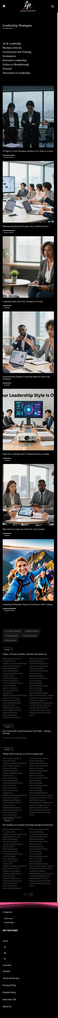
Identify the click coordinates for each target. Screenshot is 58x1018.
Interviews (7, 649)
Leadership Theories (9, 610)
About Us (7, 1006)
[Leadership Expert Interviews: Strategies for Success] (28, 267)
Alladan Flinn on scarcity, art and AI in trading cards (23, 754)
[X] (5, 959)
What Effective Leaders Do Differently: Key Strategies (24, 529)
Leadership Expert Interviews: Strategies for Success (23, 301)
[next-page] (31, 894)
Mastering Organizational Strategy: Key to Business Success (25, 226)
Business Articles (8, 157)
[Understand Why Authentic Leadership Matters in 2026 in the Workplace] (28, 342)
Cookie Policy (9, 992)
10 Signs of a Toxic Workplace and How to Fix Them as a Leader (28, 151)
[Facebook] (5, 947)
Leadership (7, 307)
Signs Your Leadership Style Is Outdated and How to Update (26, 454)
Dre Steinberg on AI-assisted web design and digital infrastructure (28, 825)
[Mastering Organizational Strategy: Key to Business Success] (28, 192)
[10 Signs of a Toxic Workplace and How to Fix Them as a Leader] (28, 116)
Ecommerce (8, 726)
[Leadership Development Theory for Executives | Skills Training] (28, 570)
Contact (6, 971)
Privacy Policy (9, 985)
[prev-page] (25, 894)
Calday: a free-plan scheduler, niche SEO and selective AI (25, 654)
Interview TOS (9, 999)
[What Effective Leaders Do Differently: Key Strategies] (28, 495)
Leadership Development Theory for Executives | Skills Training (27, 604)
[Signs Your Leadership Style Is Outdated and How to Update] (28, 419)
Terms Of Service (11, 978)
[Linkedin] (5, 953)
